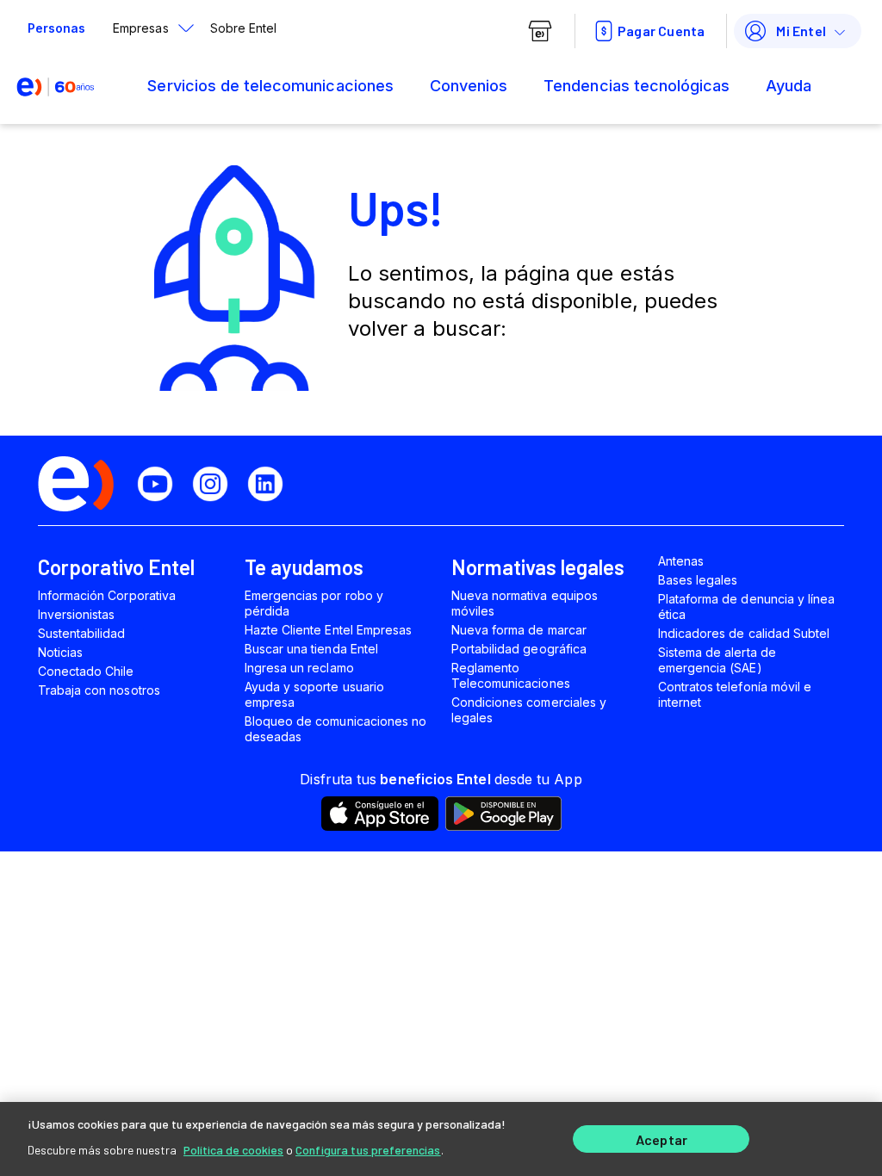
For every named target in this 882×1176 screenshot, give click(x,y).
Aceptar (661, 1139)
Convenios (468, 86)
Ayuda (788, 86)
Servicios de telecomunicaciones (270, 86)
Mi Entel (801, 30)
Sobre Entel (243, 28)
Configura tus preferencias (368, 1149)
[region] (441, 1139)
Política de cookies (233, 1149)
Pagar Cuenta (661, 30)
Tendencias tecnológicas (636, 86)
